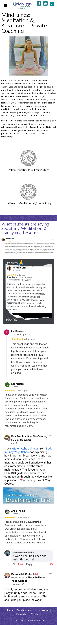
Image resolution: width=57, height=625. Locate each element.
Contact (36, 614)
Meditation (24, 610)
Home (10, 610)
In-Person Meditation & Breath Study (28, 203)
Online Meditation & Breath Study (28, 169)
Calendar (22, 614)
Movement (42, 610)
